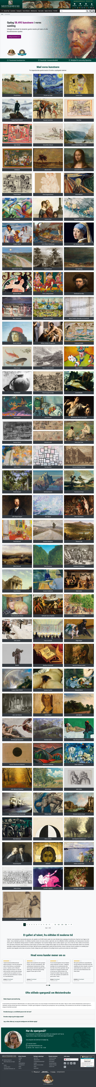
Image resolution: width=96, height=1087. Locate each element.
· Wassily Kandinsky (52, 1063)
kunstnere (13, 11)
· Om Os (19, 1068)
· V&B (19, 1061)
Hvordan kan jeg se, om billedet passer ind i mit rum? (17, 1012)
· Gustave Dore (51, 1066)
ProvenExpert (19, 979)
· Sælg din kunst (36, 1059)
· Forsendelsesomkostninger (38, 1061)
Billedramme (34, 11)
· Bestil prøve (35, 1068)
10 (46, 924)
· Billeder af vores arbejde (38, 1064)
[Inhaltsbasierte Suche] (90, 11)
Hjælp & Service (48, 11)
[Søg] (87, 11)
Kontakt (55, 11)
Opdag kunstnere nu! (14, 37)
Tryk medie (41, 11)
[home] (2, 11)
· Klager (19, 1066)
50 (55, 924)
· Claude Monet (52, 1059)
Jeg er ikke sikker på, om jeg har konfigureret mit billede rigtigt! (20, 1021)
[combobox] (71, 1059)
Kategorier (19, 11)
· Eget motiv (35, 1058)
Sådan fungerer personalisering (11, 999)
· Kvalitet (35, 1063)
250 (62, 924)
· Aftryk (19, 1059)
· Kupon (34, 1066)
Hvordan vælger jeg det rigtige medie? (13, 1016)
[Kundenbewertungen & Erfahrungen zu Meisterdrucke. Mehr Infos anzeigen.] (87, 1061)
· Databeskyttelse (21, 1063)
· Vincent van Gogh (52, 1058)
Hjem (2, 14)
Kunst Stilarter (26, 11)
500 (66, 924)
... (52, 924)
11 (49, 924)
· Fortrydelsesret (21, 1064)
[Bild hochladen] (93, 11)
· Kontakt (20, 1058)
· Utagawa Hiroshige (53, 1064)
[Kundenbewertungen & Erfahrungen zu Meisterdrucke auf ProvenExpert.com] (22, 52)
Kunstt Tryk (6, 11)
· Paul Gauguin (51, 1061)
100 (59, 924)
